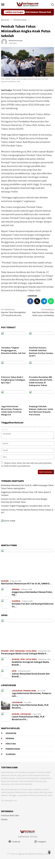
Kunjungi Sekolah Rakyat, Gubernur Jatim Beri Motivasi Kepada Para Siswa (41, 410)
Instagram (42, 841)
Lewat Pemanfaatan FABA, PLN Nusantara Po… (28, 718)
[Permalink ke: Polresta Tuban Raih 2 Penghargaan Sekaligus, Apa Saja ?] (13, 368)
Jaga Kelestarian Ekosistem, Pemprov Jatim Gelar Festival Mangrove (11, 410)
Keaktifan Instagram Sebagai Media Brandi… (30, 663)
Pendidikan (20, 651)
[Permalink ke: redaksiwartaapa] (4, 41)
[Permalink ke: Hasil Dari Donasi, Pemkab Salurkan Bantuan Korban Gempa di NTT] (41, 339)
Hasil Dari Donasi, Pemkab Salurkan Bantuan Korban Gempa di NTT (41, 351)
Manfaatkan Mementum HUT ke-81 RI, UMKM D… (26, 583)
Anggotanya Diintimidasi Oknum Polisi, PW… (32, 593)
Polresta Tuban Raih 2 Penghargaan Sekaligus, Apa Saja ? (13, 380)
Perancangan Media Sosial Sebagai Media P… (24, 653)
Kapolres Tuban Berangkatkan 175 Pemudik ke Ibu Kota (13, 312)
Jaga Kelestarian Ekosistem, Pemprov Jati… (31, 694)
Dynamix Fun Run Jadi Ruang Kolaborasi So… (32, 605)
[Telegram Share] (44, 301)
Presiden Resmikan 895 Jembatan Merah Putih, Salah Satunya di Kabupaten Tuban (41, 381)
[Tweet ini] (37, 301)
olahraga (10, 754)
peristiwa (11, 743)
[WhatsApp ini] (51, 301)
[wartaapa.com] (27, 4)
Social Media (31, 651)
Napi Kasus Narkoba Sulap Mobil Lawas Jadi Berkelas (43, 312)
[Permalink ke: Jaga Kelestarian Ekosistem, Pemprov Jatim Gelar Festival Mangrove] (13, 397)
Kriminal (16, 589)
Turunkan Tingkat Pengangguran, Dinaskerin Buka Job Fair (13, 350)
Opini (11, 651)
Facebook (16, 841)
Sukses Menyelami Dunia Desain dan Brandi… (31, 675)
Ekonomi (5, 581)
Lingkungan (17, 691)
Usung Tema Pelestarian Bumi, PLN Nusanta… (30, 706)
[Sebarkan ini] (30, 301)
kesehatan (11, 733)
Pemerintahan (29, 691)
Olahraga (16, 601)
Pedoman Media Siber (10, 815)
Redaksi (4, 819)
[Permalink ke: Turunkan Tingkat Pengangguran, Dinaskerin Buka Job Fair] (13, 339)
